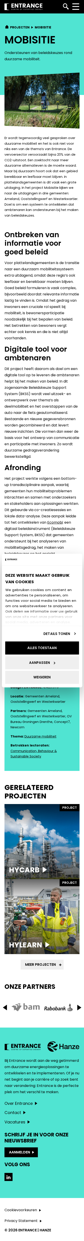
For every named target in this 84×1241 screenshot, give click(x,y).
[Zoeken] (66, 7)
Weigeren (42, 677)
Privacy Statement (21, 1220)
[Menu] (76, 7)
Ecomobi (55, 522)
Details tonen (56, 633)
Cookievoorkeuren (20, 1210)
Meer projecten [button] (40, 964)
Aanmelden (19, 1152)
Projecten (20, 27)
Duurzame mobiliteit (40, 736)
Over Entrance (18, 1103)
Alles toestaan (42, 647)
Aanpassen (39, 662)
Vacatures (14, 1122)
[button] (79, 1007)
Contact (12, 1112)
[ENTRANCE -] (23, 6)
